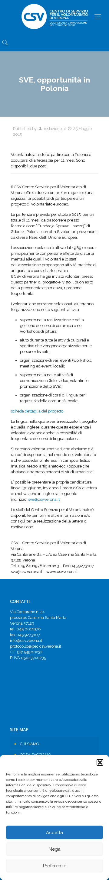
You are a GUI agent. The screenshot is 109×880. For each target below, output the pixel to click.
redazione (53, 128)
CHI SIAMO (29, 744)
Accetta (54, 832)
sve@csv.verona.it (44, 499)
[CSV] (54, 16)
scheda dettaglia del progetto (37, 411)
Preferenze (54, 866)
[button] (100, 762)
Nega (55, 849)
